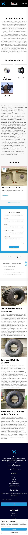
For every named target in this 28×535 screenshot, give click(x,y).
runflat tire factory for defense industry (12, 274)
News (14, 518)
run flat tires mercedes (8, 269)
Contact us (14, 516)
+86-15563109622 (16, 466)
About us (14, 513)
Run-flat (14, 479)
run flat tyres (6, 263)
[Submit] (14, 504)
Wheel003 (7, 95)
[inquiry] (26, 262)
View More (5, 195)
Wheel (14, 481)
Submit (14, 247)
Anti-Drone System (14, 485)
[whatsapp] (26, 265)
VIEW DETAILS (7, 70)
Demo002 (21, 78)
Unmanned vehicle (14, 483)
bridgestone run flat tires (9, 266)
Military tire (14, 477)
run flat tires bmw (16, 263)
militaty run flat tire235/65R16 (7, 78)
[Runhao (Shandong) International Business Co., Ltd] (3, 3)
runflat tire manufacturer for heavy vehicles (13, 272)
